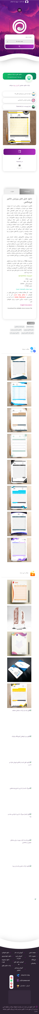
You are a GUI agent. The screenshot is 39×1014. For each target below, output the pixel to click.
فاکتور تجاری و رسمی (16, 329)
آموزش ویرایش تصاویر (19, 969)
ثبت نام (22, 2)
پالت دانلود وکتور (6, 966)
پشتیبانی (33, 963)
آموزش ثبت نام (19, 953)
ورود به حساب (14, 2)
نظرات (12, 191)
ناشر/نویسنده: (27, 106)
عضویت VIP (32, 956)
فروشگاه (34, 960)
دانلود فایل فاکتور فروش (27, 333)
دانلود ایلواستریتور (6, 956)
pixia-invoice (30, 326)
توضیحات (27, 191)
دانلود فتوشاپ (5, 953)
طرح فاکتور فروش (28, 329)
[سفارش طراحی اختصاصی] (19, 103)
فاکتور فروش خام (14, 333)
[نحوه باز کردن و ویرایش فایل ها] (19, 97)
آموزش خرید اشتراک (18, 957)
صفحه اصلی (32, 953)
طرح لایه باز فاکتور (19, 326)
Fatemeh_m (19, 106)
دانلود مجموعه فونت (5, 961)
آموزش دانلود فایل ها (19, 963)
